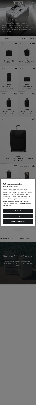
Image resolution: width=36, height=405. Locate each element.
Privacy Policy (24, 203)
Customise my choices (18, 221)
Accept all (18, 211)
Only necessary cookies (18, 216)
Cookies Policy (7, 205)
